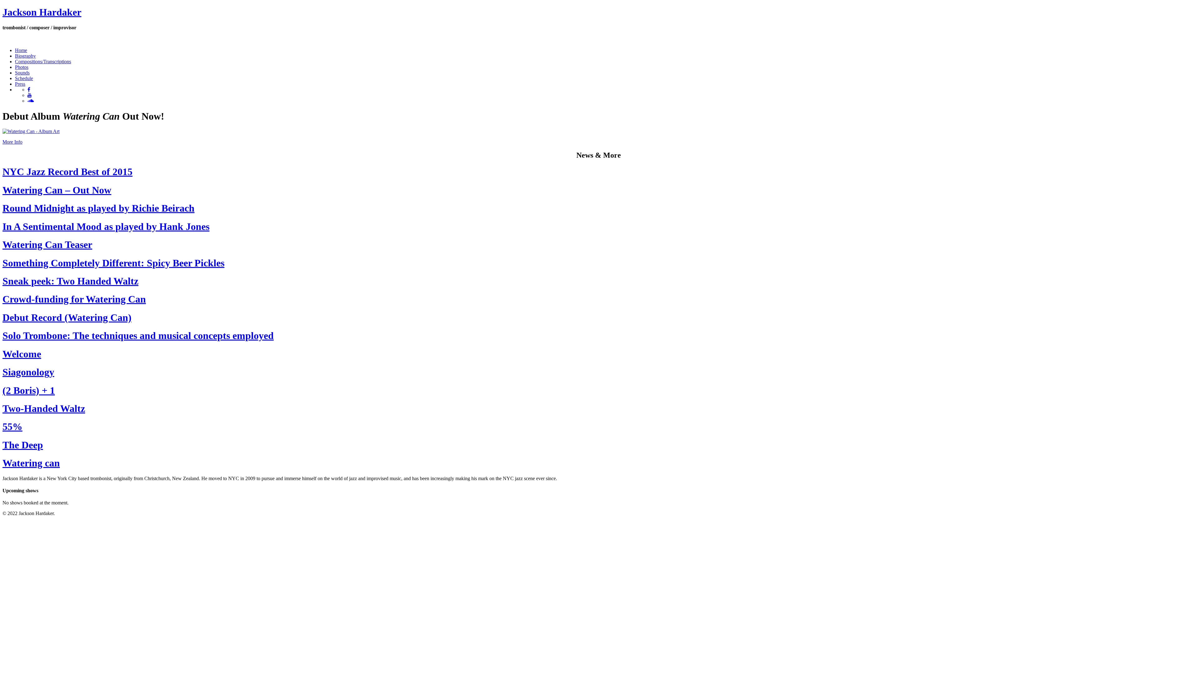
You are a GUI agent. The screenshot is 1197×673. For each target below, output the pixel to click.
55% (12, 426)
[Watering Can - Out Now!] (31, 131)
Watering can (31, 463)
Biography (25, 56)
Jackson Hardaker (41, 12)
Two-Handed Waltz (43, 408)
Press (20, 84)
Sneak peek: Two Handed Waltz (70, 281)
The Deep (22, 445)
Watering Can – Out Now (56, 190)
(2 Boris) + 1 (28, 390)
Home (21, 50)
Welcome (21, 354)
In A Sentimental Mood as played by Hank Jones (105, 226)
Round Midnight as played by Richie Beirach (98, 208)
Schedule (24, 78)
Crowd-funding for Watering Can (74, 299)
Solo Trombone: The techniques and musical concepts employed (138, 335)
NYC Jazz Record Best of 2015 (67, 171)
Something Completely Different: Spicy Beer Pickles (113, 263)
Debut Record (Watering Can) (67, 317)
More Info (12, 142)
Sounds (22, 72)
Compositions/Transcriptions (43, 61)
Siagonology (28, 372)
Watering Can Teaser (47, 244)
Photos (21, 67)
